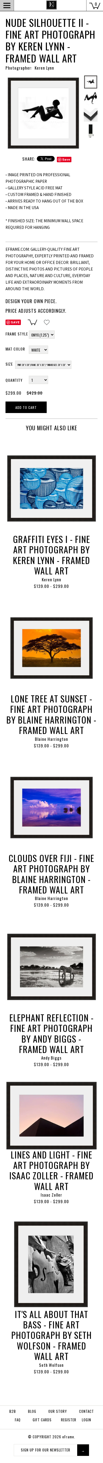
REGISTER (68, 1419)
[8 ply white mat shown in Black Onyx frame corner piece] (91, 115)
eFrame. (68, 1436)
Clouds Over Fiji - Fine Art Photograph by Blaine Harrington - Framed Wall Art (51, 874)
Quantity (14, 380)
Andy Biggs (51, 1058)
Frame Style (16, 334)
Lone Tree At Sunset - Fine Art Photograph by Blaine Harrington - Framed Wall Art (51, 714)
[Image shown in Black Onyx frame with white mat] (43, 78)
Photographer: (18, 68)
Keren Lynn (51, 579)
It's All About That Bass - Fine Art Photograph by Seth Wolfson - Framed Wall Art (51, 1335)
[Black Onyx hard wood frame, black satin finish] (91, 131)
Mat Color (15, 349)
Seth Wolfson (51, 1365)
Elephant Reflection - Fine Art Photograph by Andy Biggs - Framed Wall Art (51, 1033)
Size (9, 364)
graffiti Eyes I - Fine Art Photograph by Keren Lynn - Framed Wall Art (51, 555)
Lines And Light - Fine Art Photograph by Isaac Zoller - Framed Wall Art (51, 1170)
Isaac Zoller (51, 1195)
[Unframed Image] (91, 98)
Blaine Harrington (51, 739)
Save (66, 159)
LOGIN (86, 1419)
